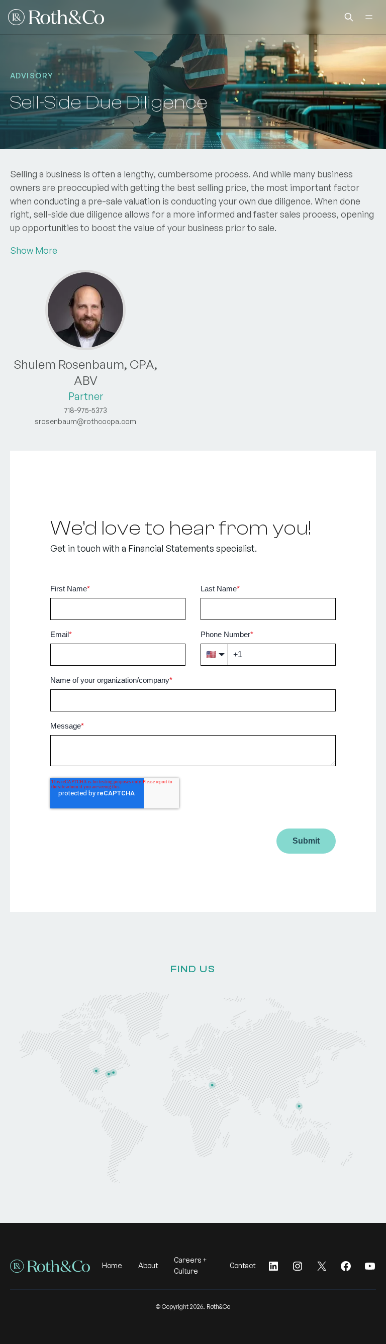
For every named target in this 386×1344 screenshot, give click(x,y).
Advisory (31, 75)
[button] (349, 17)
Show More (33, 250)
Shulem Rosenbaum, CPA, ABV (85, 372)
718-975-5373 (85, 410)
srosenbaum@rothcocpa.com (85, 421)
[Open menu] (369, 17)
